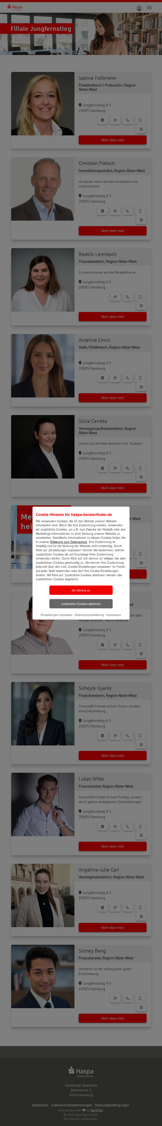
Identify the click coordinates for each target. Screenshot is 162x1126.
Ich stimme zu (81, 590)
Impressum (113, 615)
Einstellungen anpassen (57, 615)
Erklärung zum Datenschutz (68, 542)
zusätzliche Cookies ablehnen (81, 604)
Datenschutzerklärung (89, 615)
